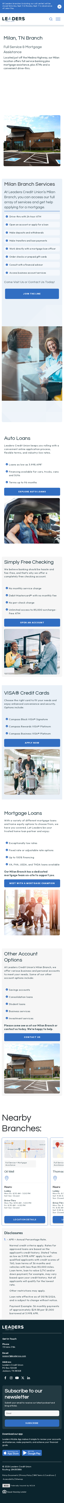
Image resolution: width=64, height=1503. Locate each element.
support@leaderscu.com (14, 1356)
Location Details (24, 1219)
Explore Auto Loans (32, 491)
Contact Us (32, 1037)
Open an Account (32, 622)
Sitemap (19, 1479)
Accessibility (8, 1479)
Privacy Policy (26, 1475)
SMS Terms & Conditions (44, 1475)
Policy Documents (10, 1475)
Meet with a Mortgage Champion (32, 883)
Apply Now (32, 742)
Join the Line (32, 293)
